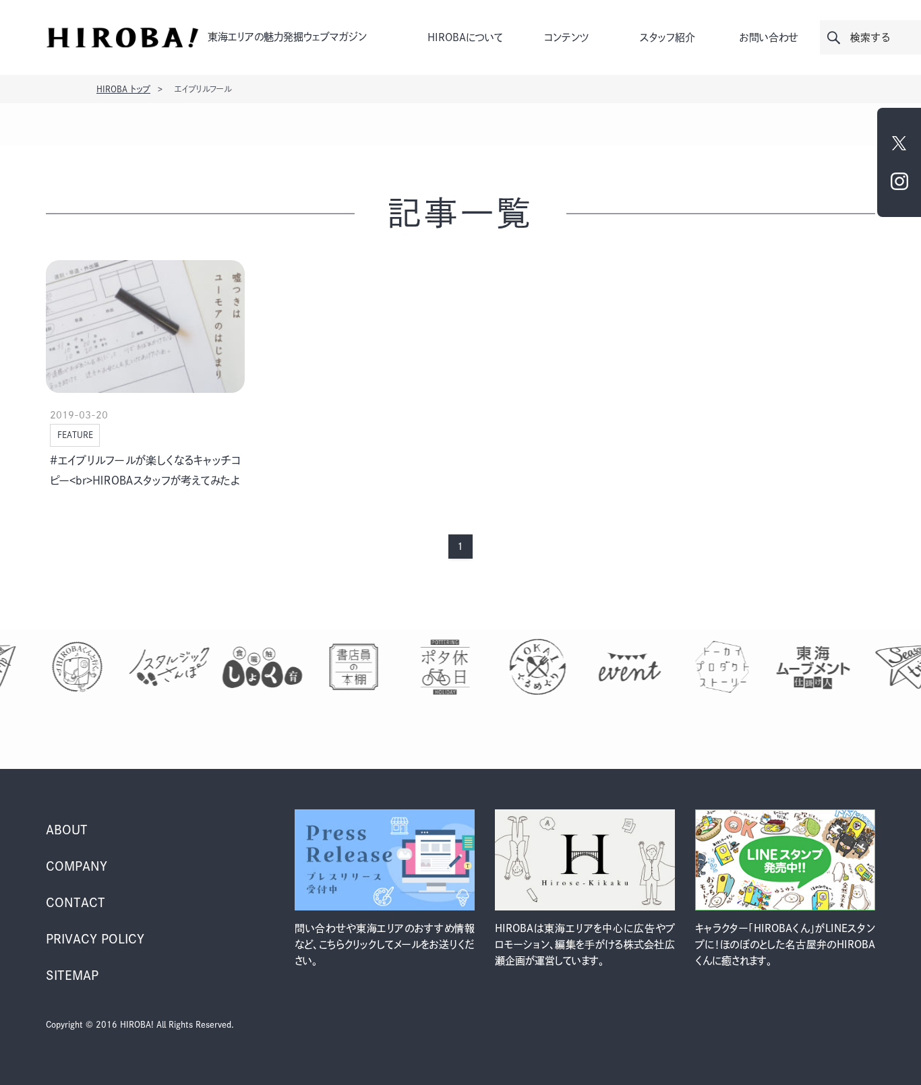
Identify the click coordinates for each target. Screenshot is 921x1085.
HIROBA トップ (123, 89)
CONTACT (75, 902)
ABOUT (67, 830)
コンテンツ (566, 37)
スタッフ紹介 (667, 37)
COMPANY (76, 866)
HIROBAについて (465, 37)
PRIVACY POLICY (95, 939)
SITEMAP (72, 975)
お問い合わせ (769, 37)
